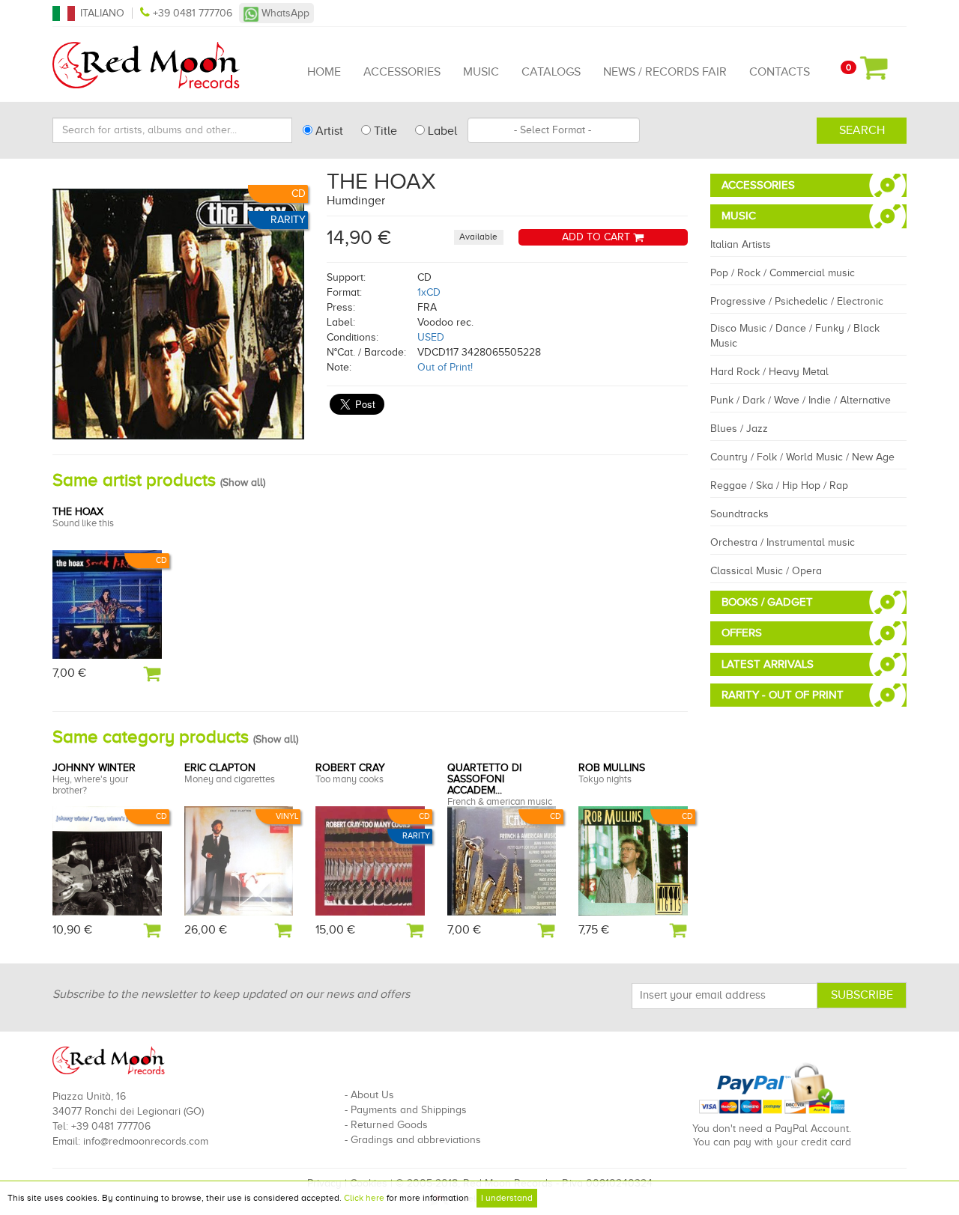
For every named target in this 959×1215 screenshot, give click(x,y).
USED (430, 337)
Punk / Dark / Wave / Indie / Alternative (800, 400)
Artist (327, 131)
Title (384, 131)
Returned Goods (389, 1124)
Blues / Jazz (739, 428)
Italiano (102, 13)
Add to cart (597, 237)
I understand (507, 1198)
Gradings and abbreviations (416, 1139)
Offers (741, 633)
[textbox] (553, 130)
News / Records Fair (665, 72)
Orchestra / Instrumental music (782, 542)
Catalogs (551, 72)
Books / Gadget (767, 602)
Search (862, 130)
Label (441, 131)
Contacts (779, 72)
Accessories (402, 72)
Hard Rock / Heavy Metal (769, 371)
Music (481, 72)
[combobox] (554, 130)
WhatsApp (283, 13)
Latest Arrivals (767, 664)
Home (324, 72)
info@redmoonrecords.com (145, 1141)
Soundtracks (739, 514)
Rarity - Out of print (782, 695)
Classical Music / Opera (766, 570)
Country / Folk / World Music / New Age (802, 457)
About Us (372, 1094)
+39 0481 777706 (192, 13)
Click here (364, 1198)
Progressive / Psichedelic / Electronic (796, 301)
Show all (243, 482)
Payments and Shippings (409, 1109)
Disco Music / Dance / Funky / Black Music (795, 336)
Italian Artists (740, 244)
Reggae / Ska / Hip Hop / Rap (779, 485)
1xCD (429, 292)
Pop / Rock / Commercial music (782, 272)
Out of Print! (445, 367)
